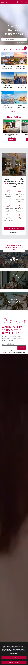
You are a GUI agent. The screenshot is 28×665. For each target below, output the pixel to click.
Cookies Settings (14, 653)
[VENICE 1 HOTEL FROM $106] (20, 93)
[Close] (27, 46)
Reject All (14, 657)
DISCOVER (11, 139)
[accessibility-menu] (25, 48)
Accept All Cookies (13, 662)
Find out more (14, 232)
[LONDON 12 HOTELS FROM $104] (20, 74)
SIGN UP (22, 348)
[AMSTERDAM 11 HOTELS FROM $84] (7, 54)
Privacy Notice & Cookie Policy (18, 650)
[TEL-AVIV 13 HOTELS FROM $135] (7, 93)
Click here (5, 352)
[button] (18, 2)
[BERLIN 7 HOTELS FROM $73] (7, 74)
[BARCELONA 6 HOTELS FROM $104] (20, 54)
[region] (14, 653)
